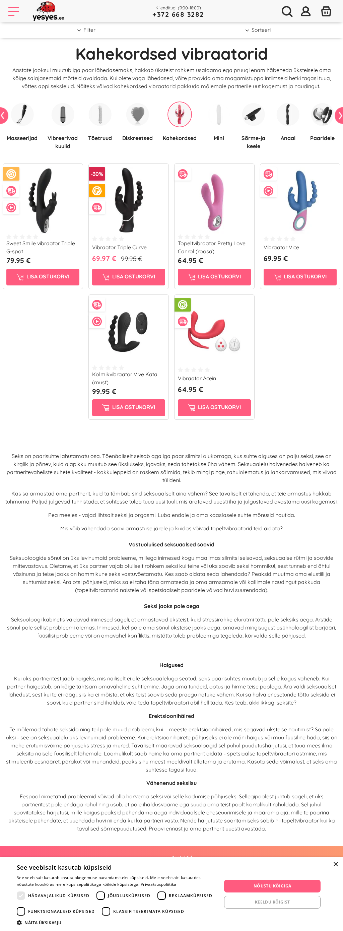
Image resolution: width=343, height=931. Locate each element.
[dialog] (171, 894)
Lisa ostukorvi (47, 276)
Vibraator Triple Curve (119, 247)
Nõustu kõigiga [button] (272, 886)
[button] (116, 922)
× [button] (335, 864)
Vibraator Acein (197, 378)
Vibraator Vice (281, 247)
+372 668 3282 (178, 14)
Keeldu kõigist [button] (272, 902)
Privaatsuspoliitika (159, 884)
